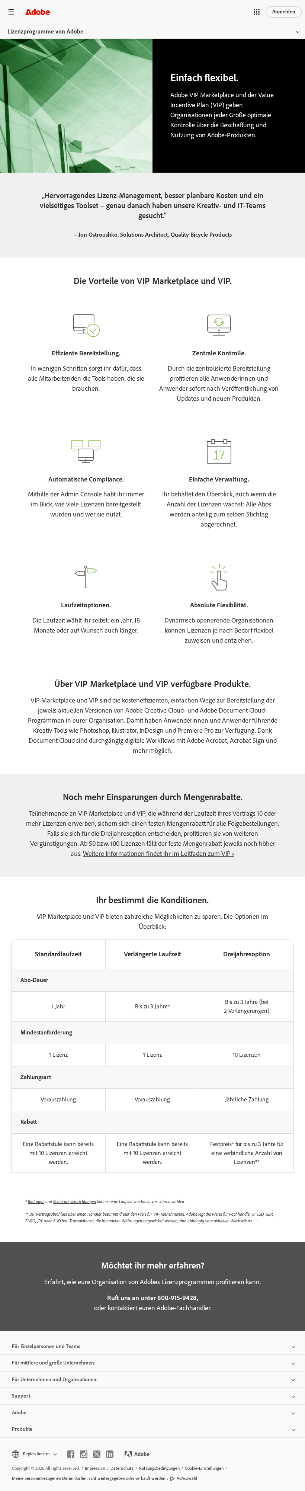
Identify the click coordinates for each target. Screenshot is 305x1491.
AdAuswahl (187, 1478)
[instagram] (83, 1454)
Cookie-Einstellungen (204, 1468)
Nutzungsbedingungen (159, 1468)
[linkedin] (109, 1454)
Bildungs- (36, 1201)
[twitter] (96, 1454)
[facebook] (70, 1454)
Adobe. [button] (20, 1413)
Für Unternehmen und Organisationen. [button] (54, 1379)
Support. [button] (22, 1396)
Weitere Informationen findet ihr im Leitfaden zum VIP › (158, 854)
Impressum (95, 1468)
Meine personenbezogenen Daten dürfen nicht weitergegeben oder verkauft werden (88, 1478)
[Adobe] (37, 11)
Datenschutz (122, 1468)
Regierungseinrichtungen (74, 1201)
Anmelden (283, 12)
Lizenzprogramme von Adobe (45, 31)
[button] (257, 12)
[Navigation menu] (11, 11)
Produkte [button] (22, 1429)
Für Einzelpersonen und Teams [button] (46, 1346)
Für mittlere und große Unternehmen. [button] (53, 1363)
